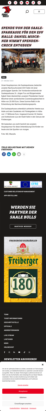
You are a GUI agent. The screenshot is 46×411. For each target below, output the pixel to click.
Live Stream (9, 335)
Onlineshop (9, 347)
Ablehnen (23, 397)
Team (6, 314)
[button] (43, 364)
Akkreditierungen (11, 330)
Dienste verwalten (23, 385)
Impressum (32, 408)
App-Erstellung (10, 195)
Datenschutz (24, 408)
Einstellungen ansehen (23, 404)
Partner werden (23, 226)
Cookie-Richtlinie (15, 408)
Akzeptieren (23, 391)
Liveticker (8, 339)
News (3, 77)
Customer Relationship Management (19, 191)
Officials (8, 326)
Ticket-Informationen (13, 318)
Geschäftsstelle (11, 322)
